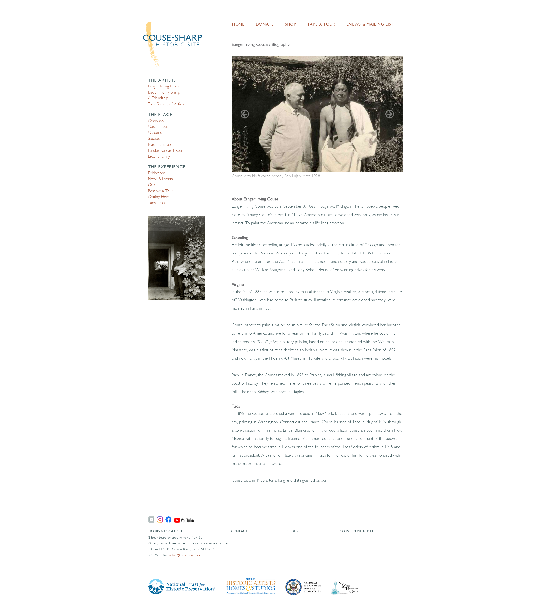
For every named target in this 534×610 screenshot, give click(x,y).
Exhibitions (156, 173)
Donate (265, 24)
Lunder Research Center (168, 151)
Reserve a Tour (160, 191)
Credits (292, 531)
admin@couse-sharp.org (184, 555)
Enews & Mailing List (370, 24)
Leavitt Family (159, 157)
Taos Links (156, 203)
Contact (239, 531)
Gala (151, 185)
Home (238, 24)
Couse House (159, 127)
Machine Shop (159, 145)
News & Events (160, 179)
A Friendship (158, 98)
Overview (156, 121)
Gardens (154, 133)
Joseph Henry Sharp (164, 92)
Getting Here (158, 197)
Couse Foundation (356, 531)
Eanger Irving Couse (164, 86)
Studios (153, 139)
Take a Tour (321, 24)
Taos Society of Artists (166, 104)
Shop (290, 24)
